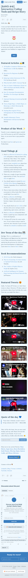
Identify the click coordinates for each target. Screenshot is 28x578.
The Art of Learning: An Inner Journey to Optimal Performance (15, 261)
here (11, 142)
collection (12, 197)
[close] (24, 498)
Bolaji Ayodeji (4, 14)
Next (23, 480)
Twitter (13, 469)
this (18, 194)
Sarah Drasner (5, 451)
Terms (18, 566)
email (24, 226)
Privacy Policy (16, 533)
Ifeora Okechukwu (19, 449)
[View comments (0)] (7, 19)
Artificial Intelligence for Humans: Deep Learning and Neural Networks (14, 272)
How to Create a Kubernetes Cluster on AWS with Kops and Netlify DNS (15, 87)
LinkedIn (13, 226)
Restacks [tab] (11, 490)
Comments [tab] (4, 490)
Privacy (15, 566)
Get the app (21, 571)
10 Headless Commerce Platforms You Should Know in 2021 (15, 68)
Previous (6, 480)
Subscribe (19, 2)
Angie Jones (9, 449)
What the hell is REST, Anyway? (13, 83)
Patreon (9, 471)
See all (4, 547)
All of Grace (7, 257)
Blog (8, 469)
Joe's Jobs (19, 206)
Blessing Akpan (15, 451)
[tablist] (7, 490)
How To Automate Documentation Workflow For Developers (14, 93)
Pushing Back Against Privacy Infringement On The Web (12, 112)
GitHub (19, 469)
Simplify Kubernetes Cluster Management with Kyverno (12, 119)
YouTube (3, 471)
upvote (18, 142)
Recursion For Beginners (11, 73)
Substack (7, 575)
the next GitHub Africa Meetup (14, 182)
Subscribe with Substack (15, 527)
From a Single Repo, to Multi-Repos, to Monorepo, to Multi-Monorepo (15, 105)
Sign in (25, 2)
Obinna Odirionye (13, 453)
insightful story (16, 163)
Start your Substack (10, 571)
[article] (14, 540)
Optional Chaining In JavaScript (13, 99)
